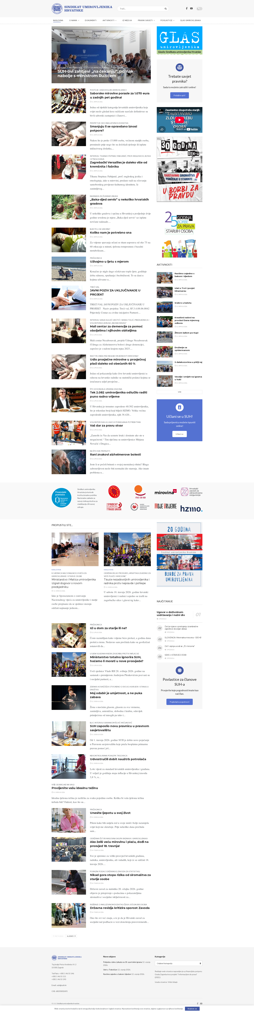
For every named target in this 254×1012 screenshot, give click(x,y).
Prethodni (59, 936)
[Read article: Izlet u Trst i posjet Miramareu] (165, 292)
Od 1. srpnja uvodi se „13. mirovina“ (180, 646)
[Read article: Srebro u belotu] (165, 307)
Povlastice (166, 20)
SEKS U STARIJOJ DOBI (175, 655)
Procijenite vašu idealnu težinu (75, 788)
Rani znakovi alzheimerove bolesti (115, 454)
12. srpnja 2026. (181, 280)
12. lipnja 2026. (96, 335)
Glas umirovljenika (190, 20)
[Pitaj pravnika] (179, 67)
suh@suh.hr (62, 985)
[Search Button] (166, 8)
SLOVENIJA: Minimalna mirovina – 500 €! (183, 637)
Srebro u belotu (183, 303)
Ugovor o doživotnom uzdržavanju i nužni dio (171, 614)
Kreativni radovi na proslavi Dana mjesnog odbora (187, 320)
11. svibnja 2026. (97, 701)
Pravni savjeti (145, 20)
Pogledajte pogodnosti (179, 702)
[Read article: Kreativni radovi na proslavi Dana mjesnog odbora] (165, 322)
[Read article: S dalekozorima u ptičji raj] (165, 366)
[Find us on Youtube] (191, 8)
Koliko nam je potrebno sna (110, 232)
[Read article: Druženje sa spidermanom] (165, 351)
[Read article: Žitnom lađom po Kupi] (165, 337)
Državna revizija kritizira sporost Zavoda (120, 908)
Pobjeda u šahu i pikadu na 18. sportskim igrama (122, 962)
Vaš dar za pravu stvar (106, 425)
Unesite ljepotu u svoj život (110, 813)
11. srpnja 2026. (64, 81)
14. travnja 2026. (97, 850)
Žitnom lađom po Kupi (186, 333)
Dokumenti (91, 20)
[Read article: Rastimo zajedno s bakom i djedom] (165, 277)
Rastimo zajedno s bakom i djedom (117, 974)
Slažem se (192, 1009)
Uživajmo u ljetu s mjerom (109, 261)
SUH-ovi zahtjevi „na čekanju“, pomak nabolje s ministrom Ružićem (95, 73)
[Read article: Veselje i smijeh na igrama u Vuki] (165, 381)
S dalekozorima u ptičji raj (188, 362)
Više (179, 392)
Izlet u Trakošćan (110, 969)
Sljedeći (70, 936)
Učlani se (179, 434)
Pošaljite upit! (179, 95)
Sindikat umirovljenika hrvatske (68, 1003)
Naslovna (58, 20)
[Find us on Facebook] (186, 8)
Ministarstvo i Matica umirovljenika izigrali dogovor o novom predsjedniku (74, 583)
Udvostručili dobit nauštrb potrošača (118, 759)
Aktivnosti (108, 20)
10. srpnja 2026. (97, 299)
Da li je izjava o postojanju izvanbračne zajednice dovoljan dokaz (181, 627)
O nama (73, 20)
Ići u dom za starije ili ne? (108, 628)
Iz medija (127, 20)
